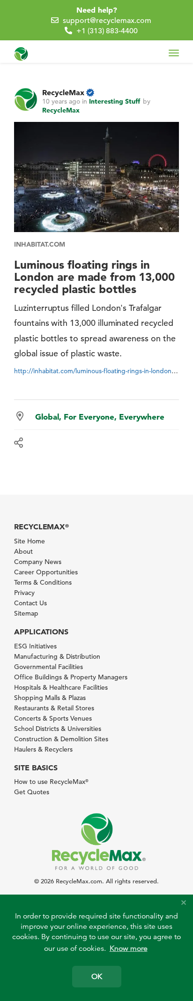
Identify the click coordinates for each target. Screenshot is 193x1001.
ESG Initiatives (35, 646)
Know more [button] (129, 948)
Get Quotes (31, 792)
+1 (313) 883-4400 (107, 31)
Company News (37, 561)
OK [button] (96, 976)
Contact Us (30, 603)
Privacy (24, 592)
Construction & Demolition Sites (61, 739)
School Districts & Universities (57, 728)
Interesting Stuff (114, 101)
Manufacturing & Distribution (57, 656)
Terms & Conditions (43, 582)
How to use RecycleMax (51, 781)
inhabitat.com (39, 244)
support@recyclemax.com (107, 20)
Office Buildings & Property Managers (70, 677)
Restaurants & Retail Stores (54, 708)
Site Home (29, 541)
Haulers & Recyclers (43, 749)
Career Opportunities (46, 572)
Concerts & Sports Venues (53, 718)
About (23, 551)
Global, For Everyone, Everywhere (99, 416)
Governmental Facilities (48, 666)
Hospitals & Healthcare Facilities (61, 687)
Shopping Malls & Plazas (50, 697)
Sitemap (26, 613)
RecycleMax (63, 92)
